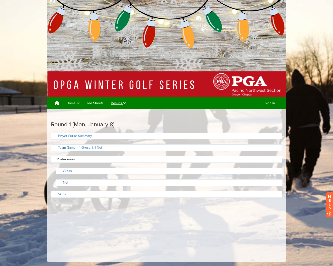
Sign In (270, 103)
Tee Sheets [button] (95, 103)
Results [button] (117, 103)
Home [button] (72, 103)
